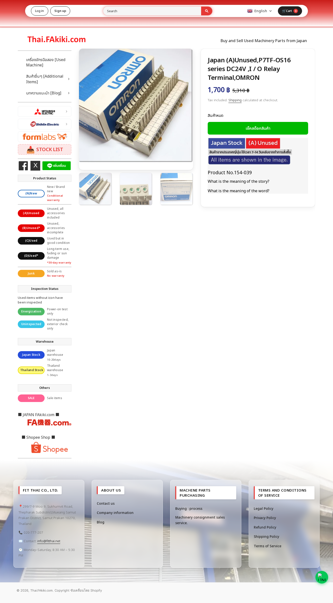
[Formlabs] (44, 136)
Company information (115, 512)
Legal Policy (263, 508)
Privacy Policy (265, 517)
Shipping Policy (266, 536)
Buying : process (188, 508)
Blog (100, 522)
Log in (39, 11)
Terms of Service (267, 546)
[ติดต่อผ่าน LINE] (321, 577)
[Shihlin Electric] (44, 124)
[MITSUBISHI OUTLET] (44, 111)
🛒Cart (289, 11)
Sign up (60, 11)
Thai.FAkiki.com (41, 590)
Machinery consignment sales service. (200, 520)
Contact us (106, 503)
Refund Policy (265, 527)
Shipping (235, 100)
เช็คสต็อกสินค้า (258, 128)
